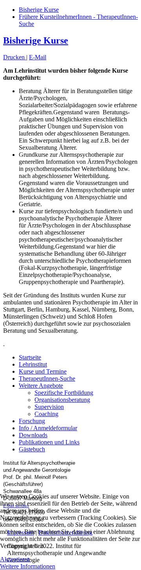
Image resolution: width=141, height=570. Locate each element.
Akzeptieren (15, 559)
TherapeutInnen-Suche (47, 378)
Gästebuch (32, 449)
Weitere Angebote (41, 385)
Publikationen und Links (49, 442)
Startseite (30, 357)
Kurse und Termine (43, 371)
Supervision (49, 406)
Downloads (33, 435)
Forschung (32, 421)
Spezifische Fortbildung (63, 392)
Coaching (46, 414)
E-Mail (37, 57)
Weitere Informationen (27, 566)
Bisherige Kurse (39, 9)
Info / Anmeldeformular (48, 428)
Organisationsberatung (62, 399)
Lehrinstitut (33, 364)
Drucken (14, 57)
